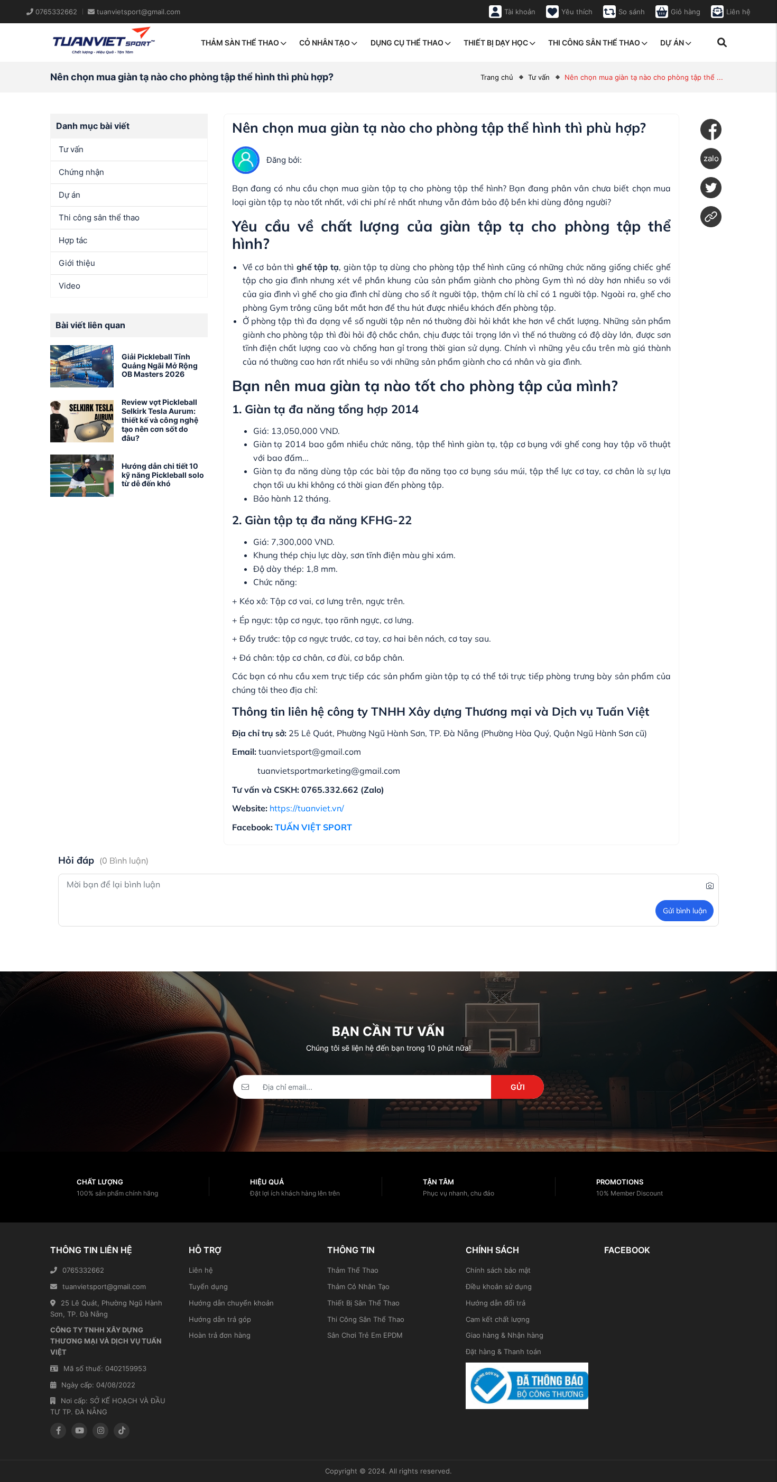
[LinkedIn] (711, 216)
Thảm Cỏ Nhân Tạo (358, 1286)
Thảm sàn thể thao (240, 42)
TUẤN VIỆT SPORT (313, 827)
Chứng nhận (81, 172)
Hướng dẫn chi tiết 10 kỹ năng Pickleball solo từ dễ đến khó (163, 474)
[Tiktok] (122, 1431)
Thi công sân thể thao (594, 42)
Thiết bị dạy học (496, 42)
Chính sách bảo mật (498, 1270)
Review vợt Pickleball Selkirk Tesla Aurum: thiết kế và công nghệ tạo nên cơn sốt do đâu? (160, 419)
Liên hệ (201, 1270)
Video (69, 286)
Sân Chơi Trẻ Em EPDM (365, 1335)
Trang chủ (496, 77)
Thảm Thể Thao (352, 1270)
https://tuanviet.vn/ (307, 808)
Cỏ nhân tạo (324, 42)
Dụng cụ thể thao (407, 42)
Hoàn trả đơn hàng (220, 1335)
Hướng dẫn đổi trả (495, 1303)
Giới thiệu (77, 263)
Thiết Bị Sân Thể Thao (363, 1303)
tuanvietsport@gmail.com (104, 1286)
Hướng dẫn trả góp (220, 1319)
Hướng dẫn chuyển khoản (231, 1303)
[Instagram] (100, 1431)
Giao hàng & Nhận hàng (504, 1335)
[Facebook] (711, 129)
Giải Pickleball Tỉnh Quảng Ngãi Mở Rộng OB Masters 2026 (160, 365)
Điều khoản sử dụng (499, 1286)
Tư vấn (539, 77)
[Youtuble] (79, 1431)
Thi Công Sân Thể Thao (365, 1319)
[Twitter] (711, 187)
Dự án (672, 42)
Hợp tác (73, 240)
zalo (711, 158)
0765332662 (83, 1270)
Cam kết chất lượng (498, 1319)
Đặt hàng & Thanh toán (503, 1351)
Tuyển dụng (208, 1286)
